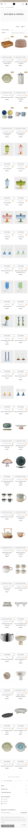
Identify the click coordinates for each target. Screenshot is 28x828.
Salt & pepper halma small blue (7, 341)
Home (2, 7)
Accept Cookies (8, 826)
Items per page (5, 29)
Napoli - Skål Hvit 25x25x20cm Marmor (21, 695)
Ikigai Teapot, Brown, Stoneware (7, 553)
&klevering (7, 166)
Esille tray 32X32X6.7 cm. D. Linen (20, 731)
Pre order (7, 164)
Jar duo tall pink (21, 168)
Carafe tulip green (20, 306)
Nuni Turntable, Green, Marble (21, 482)
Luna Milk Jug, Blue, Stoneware (20, 517)
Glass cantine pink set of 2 (7, 411)
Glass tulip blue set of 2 (7, 270)
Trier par (3, 32)
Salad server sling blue (7, 376)
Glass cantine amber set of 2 (21, 376)
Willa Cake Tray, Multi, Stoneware (21, 446)
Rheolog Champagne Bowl (7, 659)
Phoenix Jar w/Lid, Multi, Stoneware (20, 98)
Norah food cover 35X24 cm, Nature (20, 62)
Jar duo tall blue (7, 202)
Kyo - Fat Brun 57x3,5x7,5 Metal (7, 731)
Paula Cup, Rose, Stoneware (7, 588)
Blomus (21, 621)
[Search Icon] (5, 4)
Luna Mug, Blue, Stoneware (21, 588)
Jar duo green (21, 202)
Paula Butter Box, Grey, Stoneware (7, 624)
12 (27, 780)
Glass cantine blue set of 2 (20, 411)
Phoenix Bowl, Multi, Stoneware (7, 133)
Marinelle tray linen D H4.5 (7, 97)
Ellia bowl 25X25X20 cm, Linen (20, 660)
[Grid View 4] (21, 26)
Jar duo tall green (7, 168)
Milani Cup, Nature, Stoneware (20, 553)
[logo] (14, 3)
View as (17, 26)
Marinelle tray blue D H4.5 (21, 766)
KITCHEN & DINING (10, 7)
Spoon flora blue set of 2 (21, 340)
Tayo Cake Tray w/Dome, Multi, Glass (7, 482)
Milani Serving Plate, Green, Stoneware (7, 446)
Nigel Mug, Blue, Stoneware (7, 516)
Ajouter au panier (7, 57)
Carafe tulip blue (7, 306)
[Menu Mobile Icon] (1, 4)
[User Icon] (23, 4)
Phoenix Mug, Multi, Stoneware (20, 133)
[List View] (24, 26)
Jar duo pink (7, 236)
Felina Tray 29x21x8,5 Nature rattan (7, 62)
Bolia (7, 657)
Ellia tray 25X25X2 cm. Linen (7, 695)
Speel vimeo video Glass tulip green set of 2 (21, 271)
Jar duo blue (21, 236)
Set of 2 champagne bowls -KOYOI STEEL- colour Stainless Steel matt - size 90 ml (20, 624)
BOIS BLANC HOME (7, 60)
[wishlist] (13, 60)
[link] (7, 45)
